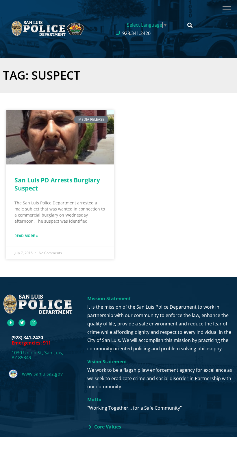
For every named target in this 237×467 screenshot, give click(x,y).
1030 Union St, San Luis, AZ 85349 (37, 355)
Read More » (26, 235)
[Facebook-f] (10, 322)
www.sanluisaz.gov (42, 374)
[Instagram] (33, 322)
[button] (190, 25)
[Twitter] (21, 322)
